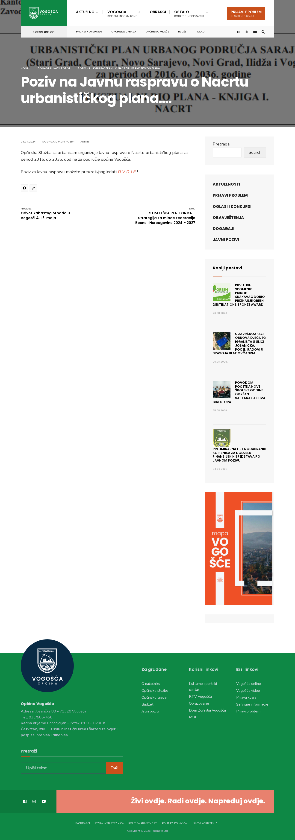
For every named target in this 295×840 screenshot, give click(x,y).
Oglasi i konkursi (232, 206)
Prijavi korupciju (89, 31)
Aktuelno (85, 11)
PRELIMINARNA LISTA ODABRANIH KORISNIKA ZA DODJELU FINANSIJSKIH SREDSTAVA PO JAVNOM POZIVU (239, 455)
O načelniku (151, 683)
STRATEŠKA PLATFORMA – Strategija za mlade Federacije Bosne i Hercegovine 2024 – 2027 (165, 216)
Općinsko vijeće (157, 31)
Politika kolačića (174, 823)
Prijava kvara (246, 697)
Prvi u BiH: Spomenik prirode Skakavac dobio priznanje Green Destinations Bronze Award (239, 295)
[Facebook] (25, 188)
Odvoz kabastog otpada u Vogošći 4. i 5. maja (45, 213)
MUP (193, 717)
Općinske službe (155, 690)
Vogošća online (248, 683)
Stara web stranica (109, 823)
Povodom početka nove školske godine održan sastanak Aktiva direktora (239, 392)
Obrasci (158, 11)
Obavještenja (228, 217)
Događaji (45, 68)
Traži (114, 767)
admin (84, 141)
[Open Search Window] (263, 32)
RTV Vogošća (200, 696)
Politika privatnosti (142, 823)
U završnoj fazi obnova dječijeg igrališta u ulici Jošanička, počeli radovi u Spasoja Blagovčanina (239, 343)
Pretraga (221, 144)
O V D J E (127, 171)
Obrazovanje (199, 703)
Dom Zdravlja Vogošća (207, 710)
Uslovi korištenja (204, 823)
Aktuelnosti (226, 184)
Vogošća (122, 13)
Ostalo (189, 13)
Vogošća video (248, 690)
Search (255, 152)
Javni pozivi (61, 68)
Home (25, 68)
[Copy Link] (34, 188)
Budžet (183, 31)
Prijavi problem (246, 13)
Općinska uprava (123, 31)
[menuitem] (89, 11)
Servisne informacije (252, 704)
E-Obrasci (82, 823)
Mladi (201, 31)
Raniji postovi (227, 268)
